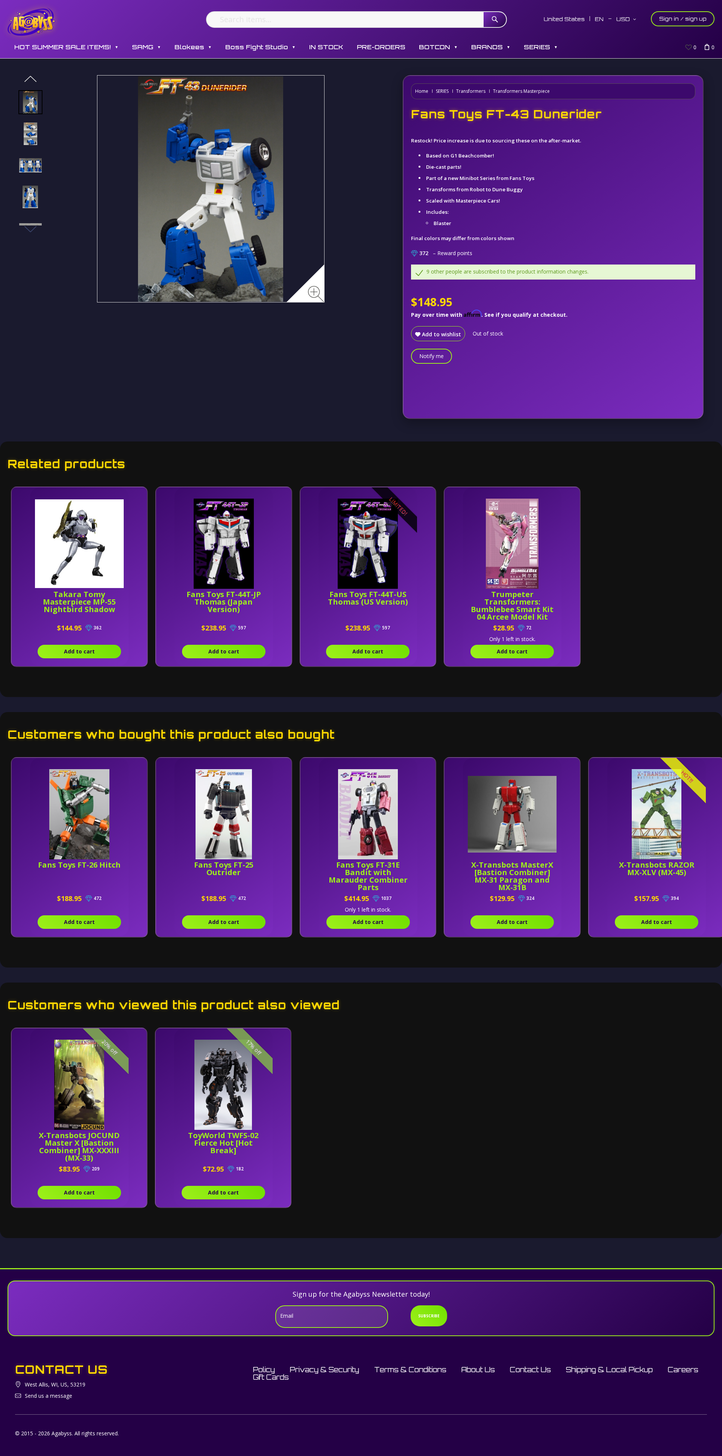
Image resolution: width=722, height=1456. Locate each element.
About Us (478, 1369)
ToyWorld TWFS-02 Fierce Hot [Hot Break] (223, 1142)
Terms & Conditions (410, 1369)
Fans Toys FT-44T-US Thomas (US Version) (368, 598)
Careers (683, 1369)
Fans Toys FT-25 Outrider (223, 868)
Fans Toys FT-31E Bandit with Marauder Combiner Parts (368, 876)
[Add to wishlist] (123, 496)
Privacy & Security (324, 1369)
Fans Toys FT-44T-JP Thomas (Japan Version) (224, 601)
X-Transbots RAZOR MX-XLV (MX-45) (657, 868)
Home (421, 91)
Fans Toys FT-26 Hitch (79, 865)
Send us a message (48, 1395)
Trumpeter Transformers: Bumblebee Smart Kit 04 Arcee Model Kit (512, 605)
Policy (264, 1369)
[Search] (495, 19)
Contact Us (530, 1369)
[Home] (31, 22)
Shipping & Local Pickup (609, 1369)
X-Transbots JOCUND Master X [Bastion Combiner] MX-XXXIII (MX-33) (79, 1146)
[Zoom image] (316, 294)
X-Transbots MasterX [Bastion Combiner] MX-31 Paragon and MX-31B (512, 876)
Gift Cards (271, 1377)
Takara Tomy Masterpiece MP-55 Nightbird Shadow (79, 601)
